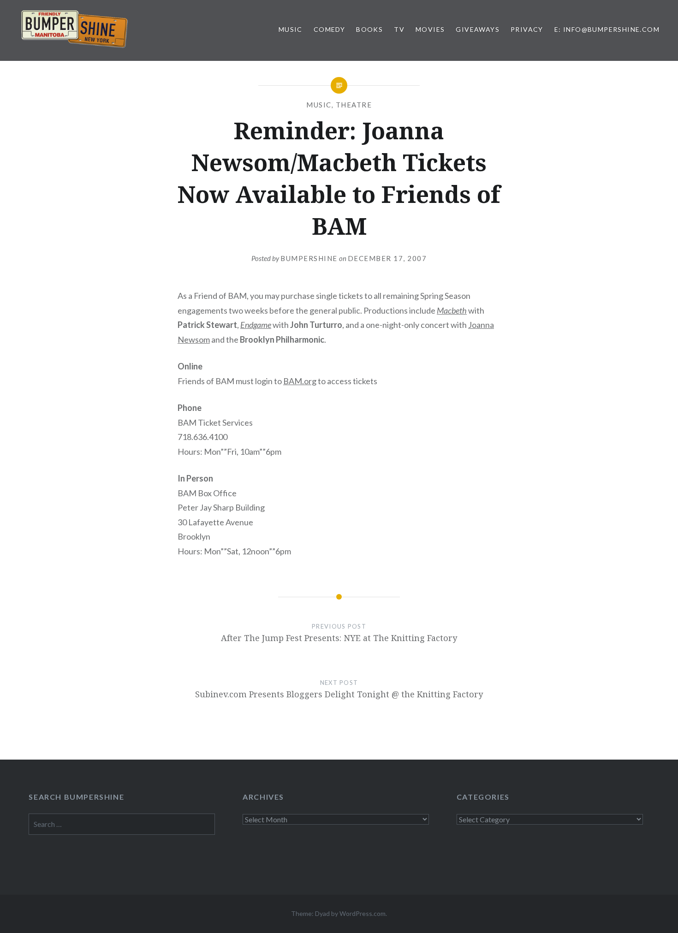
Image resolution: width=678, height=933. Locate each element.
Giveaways (478, 29)
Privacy (527, 29)
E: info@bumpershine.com (607, 29)
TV (399, 29)
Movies (430, 29)
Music (291, 29)
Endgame (255, 325)
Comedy (329, 29)
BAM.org (299, 381)
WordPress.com (362, 913)
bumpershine (309, 258)
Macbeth (452, 310)
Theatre (354, 105)
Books (369, 29)
